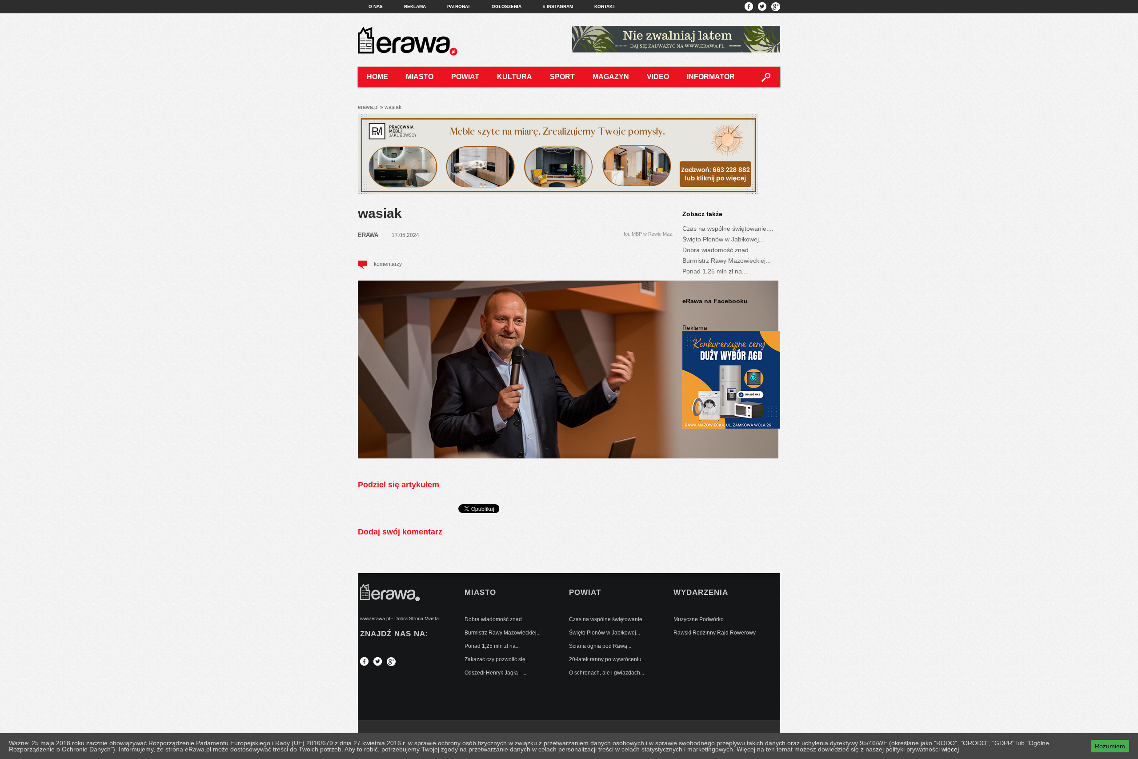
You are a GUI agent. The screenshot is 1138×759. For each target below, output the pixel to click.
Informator (711, 76)
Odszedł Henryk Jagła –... (495, 673)
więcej (950, 749)
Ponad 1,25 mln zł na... (714, 271)
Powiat (465, 76)
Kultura (514, 76)
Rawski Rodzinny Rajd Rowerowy (714, 633)
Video (658, 76)
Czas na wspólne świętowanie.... (727, 228)
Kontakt (604, 6)
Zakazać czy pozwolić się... (497, 659)
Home (377, 76)
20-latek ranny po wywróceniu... (607, 659)
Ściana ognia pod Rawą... (600, 646)
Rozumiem (1110, 746)
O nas (376, 6)
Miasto (419, 76)
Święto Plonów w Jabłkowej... (723, 239)
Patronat (458, 6)
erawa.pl (368, 107)
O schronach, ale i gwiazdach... (606, 673)
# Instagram (558, 6)
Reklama (415, 6)
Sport (562, 76)
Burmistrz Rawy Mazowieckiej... (726, 260)
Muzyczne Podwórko (698, 619)
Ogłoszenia (506, 6)
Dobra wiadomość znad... (718, 249)
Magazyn (611, 76)
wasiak (380, 213)
